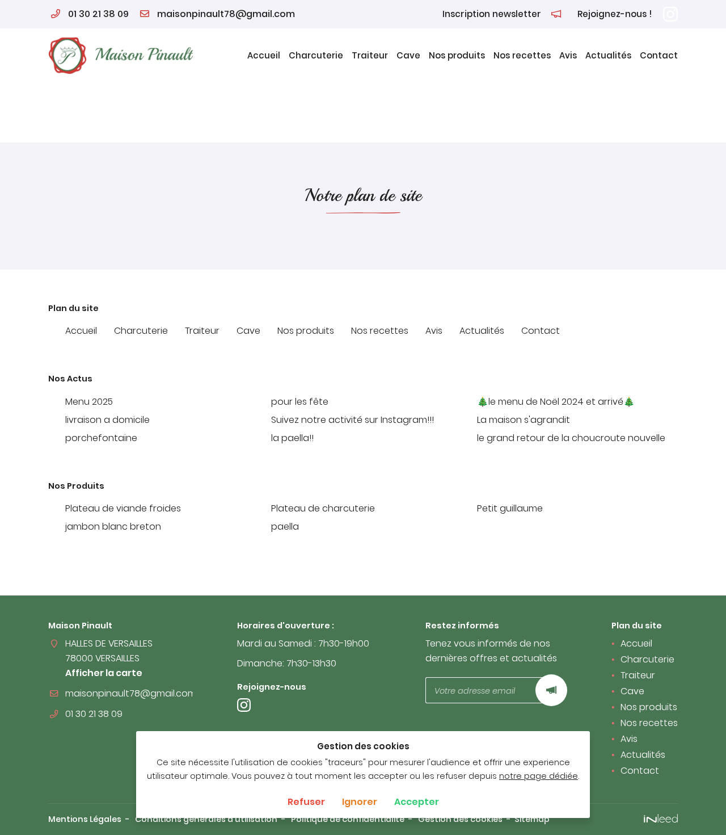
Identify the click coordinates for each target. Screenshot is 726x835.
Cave (408, 55)
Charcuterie (316, 55)
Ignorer (359, 801)
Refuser (306, 801)
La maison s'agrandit (523, 419)
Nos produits (457, 55)
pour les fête (299, 401)
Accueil (263, 55)
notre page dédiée (538, 776)
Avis (568, 55)
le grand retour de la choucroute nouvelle (571, 437)
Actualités (608, 55)
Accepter (416, 801)
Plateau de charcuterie (323, 508)
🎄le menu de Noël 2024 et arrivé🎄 (556, 401)
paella (285, 526)
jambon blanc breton (113, 526)
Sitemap (532, 819)
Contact (659, 55)
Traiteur (370, 55)
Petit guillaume (510, 508)
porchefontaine (101, 437)
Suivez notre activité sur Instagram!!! (352, 419)
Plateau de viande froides (123, 508)
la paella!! (292, 437)
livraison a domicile (107, 419)
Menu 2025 (89, 401)
